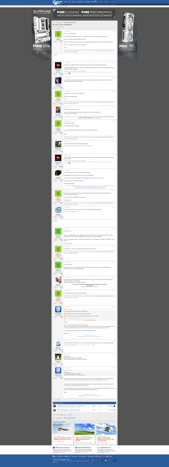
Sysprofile (66, 71)
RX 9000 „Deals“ (89, 4)
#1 (114, 31)
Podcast (66, 4)
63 (99, 442)
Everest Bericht (67, 200)
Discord (62, 456)
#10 (114, 190)
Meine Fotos (95, 286)
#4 (114, 91)
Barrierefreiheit (86, 460)
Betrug (99, 50)
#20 (114, 367)
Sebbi (55, 26)
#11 (114, 207)
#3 (114, 77)
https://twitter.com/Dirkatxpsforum (70, 211)
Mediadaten (64, 460)
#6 (114, 120)
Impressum (55, 460)
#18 (114, 340)
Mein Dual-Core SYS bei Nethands (70, 345)
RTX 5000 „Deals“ (80, 4)
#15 (114, 277)
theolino (58, 411)
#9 (114, 170)
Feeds (55, 456)
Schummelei (95, 50)
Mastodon (99, 456)
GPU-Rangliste (106, 4)
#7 (114, 141)
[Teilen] (113, 31)
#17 (114, 306)
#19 (114, 354)
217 (77, 442)
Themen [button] (74, 1)
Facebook (75, 456)
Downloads (79, 1)
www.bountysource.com (82, 336)
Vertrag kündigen (78, 460)
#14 (114, 262)
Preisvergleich (87, 1)
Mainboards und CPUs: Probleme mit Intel (73, 411)
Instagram (91, 456)
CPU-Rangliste (113, 4)
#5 (114, 107)
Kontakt (59, 460)
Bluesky (68, 456)
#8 (114, 155)
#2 (114, 62)
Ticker (65, 1)
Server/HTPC (84, 71)
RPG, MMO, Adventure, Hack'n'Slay (73, 407)
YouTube (110, 456)
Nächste (58, 28)
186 (56, 441)
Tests (69, 1)
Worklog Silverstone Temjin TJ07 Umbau (74, 71)
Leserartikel (61, 6)
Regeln (65, 6)
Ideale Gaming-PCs (97, 4)
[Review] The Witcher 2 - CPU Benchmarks (74, 405)
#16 (114, 290)
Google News (83, 456)
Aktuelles (54, 6)
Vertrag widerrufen (71, 460)
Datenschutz (55, 462)
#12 (114, 228)
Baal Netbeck (59, 407)
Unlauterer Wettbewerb (73, 51)
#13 (114, 246)
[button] (57, 6)
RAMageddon (72, 4)
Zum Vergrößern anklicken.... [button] (89, 320)
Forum (93, 1)
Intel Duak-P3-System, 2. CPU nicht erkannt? (68, 410)
